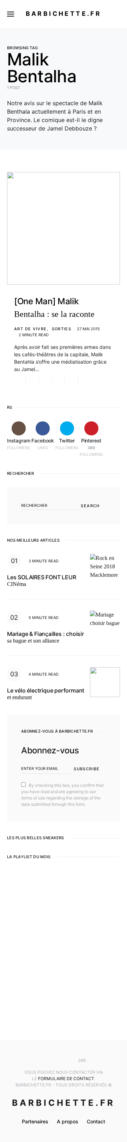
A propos (67, 1121)
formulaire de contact (66, 1078)
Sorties (62, 328)
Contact (96, 1121)
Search (90, 505)
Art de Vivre (30, 328)
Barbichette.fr (64, 13)
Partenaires (35, 1121)
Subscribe (86, 768)
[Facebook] (52, 1060)
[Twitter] (63, 1060)
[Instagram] (42, 1060)
